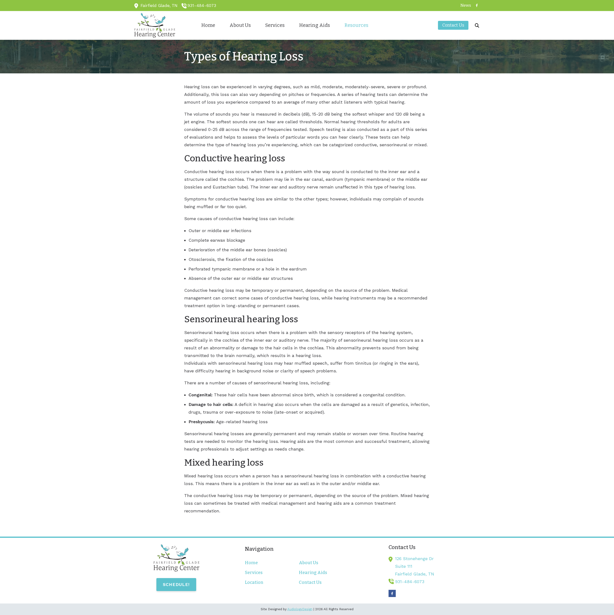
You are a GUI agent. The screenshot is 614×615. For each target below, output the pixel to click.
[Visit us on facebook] (477, 5)
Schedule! (176, 584)
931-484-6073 (202, 5)
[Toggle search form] (477, 25)
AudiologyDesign (300, 609)
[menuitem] (464, 5)
